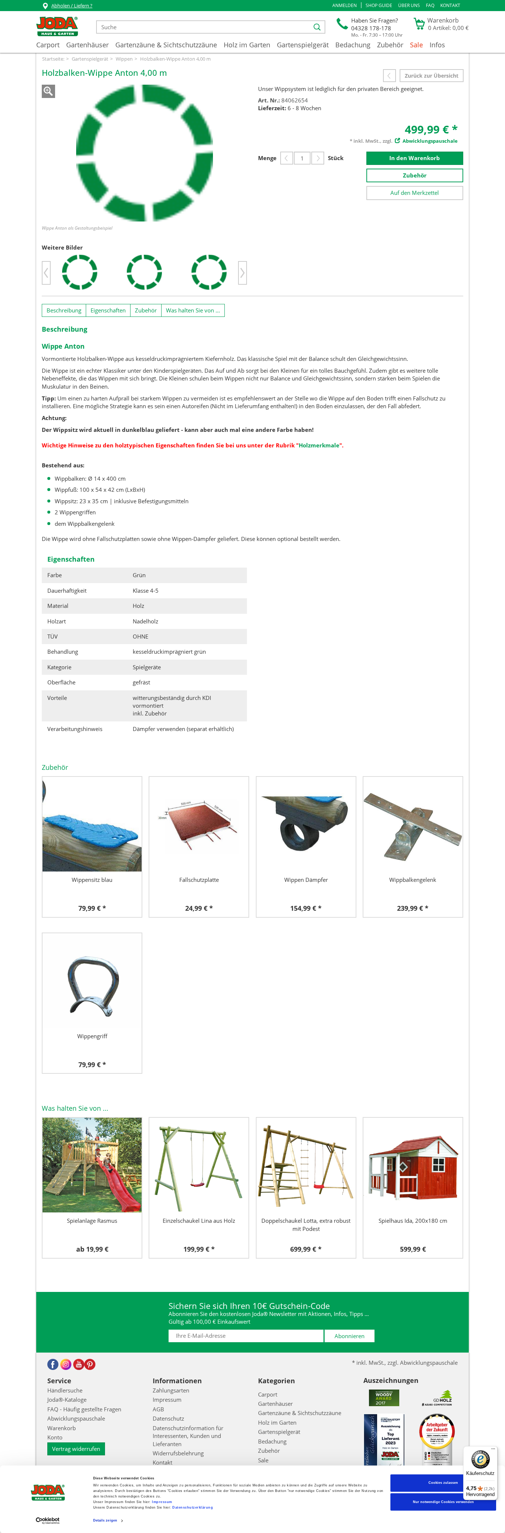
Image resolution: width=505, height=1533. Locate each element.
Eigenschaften (108, 310)
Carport (48, 44)
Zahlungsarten (171, 1390)
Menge (267, 158)
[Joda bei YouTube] (78, 1364)
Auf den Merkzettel (414, 192)
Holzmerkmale (319, 445)
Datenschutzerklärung (192, 1508)
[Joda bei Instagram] (65, 1364)
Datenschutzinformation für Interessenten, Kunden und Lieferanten (188, 1436)
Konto (54, 1437)
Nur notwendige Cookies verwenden (443, 1502)
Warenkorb (61, 1428)
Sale (416, 44)
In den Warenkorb (414, 158)
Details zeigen (105, 1521)
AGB (158, 1409)
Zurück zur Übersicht (431, 75)
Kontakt (450, 5)
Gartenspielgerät (303, 44)
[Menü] (493, 1450)
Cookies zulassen (443, 1483)
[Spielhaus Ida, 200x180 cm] (412, 1165)
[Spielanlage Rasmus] (92, 1165)
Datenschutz (168, 1418)
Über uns (409, 5)
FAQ (430, 5)
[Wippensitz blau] (92, 824)
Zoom (48, 91)
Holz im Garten (247, 44)
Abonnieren (350, 1336)
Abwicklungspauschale (76, 1418)
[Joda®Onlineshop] (57, 27)
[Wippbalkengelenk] (412, 824)
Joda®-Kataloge (67, 1399)
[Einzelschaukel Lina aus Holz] (198, 1165)
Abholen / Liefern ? (71, 5)
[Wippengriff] (92, 980)
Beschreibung (64, 310)
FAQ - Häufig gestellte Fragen (84, 1409)
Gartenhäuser (87, 44)
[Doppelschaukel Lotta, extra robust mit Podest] (306, 1165)
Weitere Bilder (62, 247)
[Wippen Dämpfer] (306, 824)
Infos (437, 44)
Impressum (162, 1502)
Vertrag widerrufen (76, 1448)
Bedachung (352, 44)
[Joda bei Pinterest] (89, 1364)
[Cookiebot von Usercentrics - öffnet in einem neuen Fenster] (48, 1520)
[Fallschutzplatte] (198, 824)
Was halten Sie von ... (193, 310)
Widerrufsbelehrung (178, 1453)
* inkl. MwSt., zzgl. (404, 141)
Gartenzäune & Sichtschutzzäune (166, 44)
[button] (344, 5)
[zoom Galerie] (144, 153)
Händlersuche (64, 1390)
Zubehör (390, 44)
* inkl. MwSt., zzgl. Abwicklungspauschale (405, 1362)
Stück (335, 158)
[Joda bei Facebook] (52, 1364)
